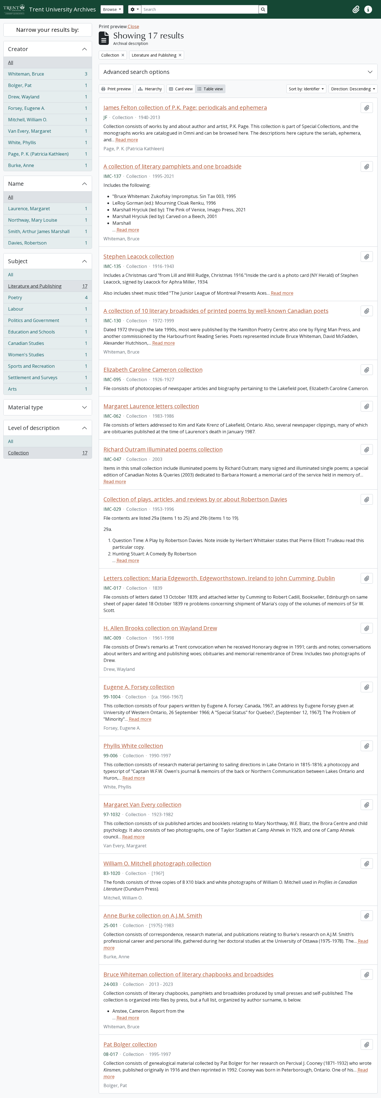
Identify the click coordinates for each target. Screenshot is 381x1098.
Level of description (34, 428)
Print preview (118, 88)
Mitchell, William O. (47, 121)
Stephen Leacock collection (138, 256)
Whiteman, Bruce (47, 75)
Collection (47, 454)
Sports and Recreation (47, 367)
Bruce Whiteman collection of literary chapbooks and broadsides (188, 974)
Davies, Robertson (47, 244)
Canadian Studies (47, 344)
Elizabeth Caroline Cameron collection (153, 369)
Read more (126, 140)
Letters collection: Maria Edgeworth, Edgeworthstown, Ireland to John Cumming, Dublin (219, 578)
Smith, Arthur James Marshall (47, 232)
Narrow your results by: (47, 29)
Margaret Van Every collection (142, 804)
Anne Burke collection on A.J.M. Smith (152, 915)
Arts (47, 390)
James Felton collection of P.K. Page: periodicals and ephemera (185, 107)
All (10, 62)
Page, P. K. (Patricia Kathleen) (47, 155)
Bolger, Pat (47, 86)
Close (133, 26)
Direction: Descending (351, 88)
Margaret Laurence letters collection (151, 406)
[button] (356, 9)
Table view (212, 88)
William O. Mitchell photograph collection (157, 863)
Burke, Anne (47, 166)
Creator (18, 49)
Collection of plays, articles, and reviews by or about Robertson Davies (195, 499)
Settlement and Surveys (47, 378)
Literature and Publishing (47, 287)
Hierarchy (153, 88)
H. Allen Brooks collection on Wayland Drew (160, 628)
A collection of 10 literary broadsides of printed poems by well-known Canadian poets (216, 311)
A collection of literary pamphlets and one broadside (172, 166)
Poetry (47, 298)
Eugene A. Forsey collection (139, 687)
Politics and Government (47, 321)
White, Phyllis (47, 143)
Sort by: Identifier (305, 88)
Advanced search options (136, 72)
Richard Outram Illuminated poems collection (163, 449)
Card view (183, 88)
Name (16, 183)
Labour (47, 310)
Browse (110, 9)
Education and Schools (47, 333)
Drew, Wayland (47, 98)
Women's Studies (47, 356)
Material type (25, 407)
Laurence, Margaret (47, 209)
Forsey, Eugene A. (47, 109)
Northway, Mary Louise (47, 221)
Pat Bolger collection (130, 1044)
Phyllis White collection (133, 746)
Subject (18, 261)
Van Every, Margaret (47, 132)
